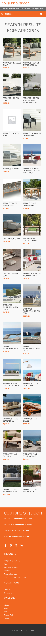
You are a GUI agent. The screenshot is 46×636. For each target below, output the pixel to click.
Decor (6, 564)
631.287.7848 (24, 530)
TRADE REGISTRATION (11, 9)
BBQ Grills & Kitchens (12, 561)
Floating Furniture (10, 574)
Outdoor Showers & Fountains (15, 577)
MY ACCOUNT (37, 9)
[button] (36, 3)
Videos (6, 612)
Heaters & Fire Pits (11, 567)
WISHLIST (26, 9)
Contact (7, 618)
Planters (7, 571)
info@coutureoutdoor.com (19, 536)
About (6, 605)
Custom (7, 590)
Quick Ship (8, 593)
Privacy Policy (9, 615)
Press (6, 608)
